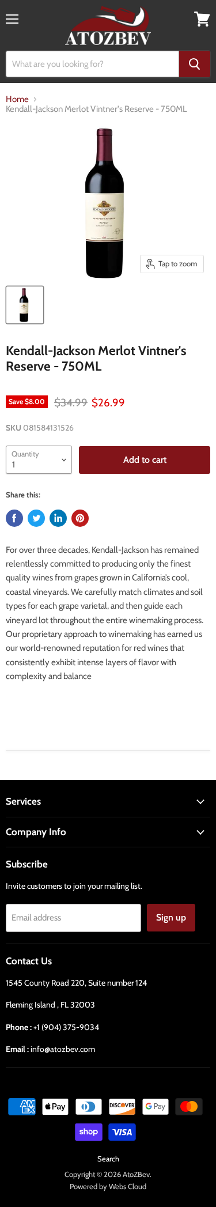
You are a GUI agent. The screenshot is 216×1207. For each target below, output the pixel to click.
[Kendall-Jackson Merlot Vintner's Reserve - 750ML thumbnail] (24, 304)
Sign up (171, 917)
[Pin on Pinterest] (80, 518)
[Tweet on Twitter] (36, 518)
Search (108, 1158)
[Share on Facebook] (14, 518)
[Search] (194, 64)
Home (17, 99)
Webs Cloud (127, 1186)
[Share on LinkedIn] (58, 518)
